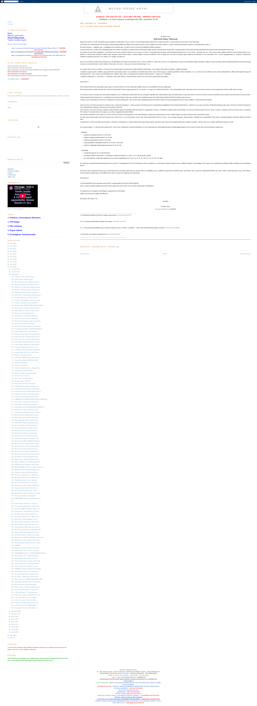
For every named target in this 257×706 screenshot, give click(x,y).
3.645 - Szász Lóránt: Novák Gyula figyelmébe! (24, 584)
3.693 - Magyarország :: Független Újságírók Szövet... (25, 459)
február (13, 629)
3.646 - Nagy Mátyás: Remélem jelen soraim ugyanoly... (26, 582)
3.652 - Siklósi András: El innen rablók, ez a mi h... (24, 566)
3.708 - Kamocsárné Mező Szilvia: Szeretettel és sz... (25, 420)
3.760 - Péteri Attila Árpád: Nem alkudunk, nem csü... (25, 284)
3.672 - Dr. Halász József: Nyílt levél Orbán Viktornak (100, 26)
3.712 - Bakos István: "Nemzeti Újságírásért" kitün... (25, 410)
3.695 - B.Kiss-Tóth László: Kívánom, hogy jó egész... (25, 454)
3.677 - (13, 501)
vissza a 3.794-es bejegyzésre (15, 209)
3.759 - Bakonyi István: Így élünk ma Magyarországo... (26, 287)
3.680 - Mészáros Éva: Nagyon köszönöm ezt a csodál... (26, 493)
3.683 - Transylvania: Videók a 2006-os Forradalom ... (25, 485)
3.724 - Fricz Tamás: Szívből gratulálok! (22, 378)
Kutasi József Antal (128, 8)
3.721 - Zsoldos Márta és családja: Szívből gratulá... (25, 386)
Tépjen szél (11, 177)
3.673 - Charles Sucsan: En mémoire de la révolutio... (25, 511)
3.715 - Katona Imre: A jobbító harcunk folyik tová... (25, 402)
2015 (11, 251)
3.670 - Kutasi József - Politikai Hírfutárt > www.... (24, 519)
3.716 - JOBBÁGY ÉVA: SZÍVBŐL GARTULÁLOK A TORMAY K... (29, 399)
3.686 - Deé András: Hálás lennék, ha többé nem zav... (25, 477)
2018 (11, 243)
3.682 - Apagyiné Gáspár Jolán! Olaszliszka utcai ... (25, 488)
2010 (11, 264)
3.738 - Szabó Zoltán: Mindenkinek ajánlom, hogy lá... (26, 342)
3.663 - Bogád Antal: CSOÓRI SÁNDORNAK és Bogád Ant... (27, 537)
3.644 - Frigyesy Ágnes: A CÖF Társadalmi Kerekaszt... (26, 587)
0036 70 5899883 (124, 675)
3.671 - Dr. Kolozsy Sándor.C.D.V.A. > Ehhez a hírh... (25, 516)
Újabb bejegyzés (84, 254)
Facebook (121, 692)
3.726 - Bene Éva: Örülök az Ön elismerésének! (23, 373)
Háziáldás (11, 169)
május (13, 621)
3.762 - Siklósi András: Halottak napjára (22, 279)
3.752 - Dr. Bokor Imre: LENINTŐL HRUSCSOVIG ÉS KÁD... (27, 305)
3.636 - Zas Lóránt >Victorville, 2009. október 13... (25, 608)
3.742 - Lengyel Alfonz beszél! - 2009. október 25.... (25, 331)
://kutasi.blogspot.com (130, 690)
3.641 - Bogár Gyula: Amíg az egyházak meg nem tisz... (26, 595)
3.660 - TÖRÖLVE (16, 545)
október (13, 274)
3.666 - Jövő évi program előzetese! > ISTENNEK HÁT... (26, 529)
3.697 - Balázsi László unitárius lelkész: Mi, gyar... (24, 449)
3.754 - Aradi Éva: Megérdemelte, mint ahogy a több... (25, 300)
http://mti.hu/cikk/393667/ (119, 221)
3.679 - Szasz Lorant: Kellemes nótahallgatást (23, 496)
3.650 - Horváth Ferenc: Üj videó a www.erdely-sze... (25, 571)
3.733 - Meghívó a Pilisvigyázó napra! (21, 355)
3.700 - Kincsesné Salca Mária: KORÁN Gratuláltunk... (25, 441)
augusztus (14, 614)
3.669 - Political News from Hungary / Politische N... (25, 522)
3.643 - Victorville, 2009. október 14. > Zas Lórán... (25, 589)
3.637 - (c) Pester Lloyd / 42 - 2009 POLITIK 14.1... (24, 605)
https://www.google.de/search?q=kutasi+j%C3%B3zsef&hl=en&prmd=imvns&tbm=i (35, 51)
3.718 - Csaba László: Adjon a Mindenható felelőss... (25, 394)
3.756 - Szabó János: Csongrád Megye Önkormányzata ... (26, 295)
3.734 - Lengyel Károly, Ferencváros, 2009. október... (25, 352)
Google (117, 688)
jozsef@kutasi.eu (128, 677)
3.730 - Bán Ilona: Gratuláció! (19, 363)
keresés (124, 688)
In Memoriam (12, 175)
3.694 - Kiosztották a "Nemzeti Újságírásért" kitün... (25, 456)
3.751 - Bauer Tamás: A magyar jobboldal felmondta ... (25, 308)
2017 (11, 246)
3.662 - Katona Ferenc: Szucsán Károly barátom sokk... (25, 540)
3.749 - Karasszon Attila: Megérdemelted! (22, 313)
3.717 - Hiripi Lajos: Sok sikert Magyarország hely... (25, 396)
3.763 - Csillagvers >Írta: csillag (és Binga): (22, 277)
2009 (11, 267)
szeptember (14, 611)
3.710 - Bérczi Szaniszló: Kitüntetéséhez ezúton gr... (25, 415)
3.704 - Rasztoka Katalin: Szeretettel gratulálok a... (24, 430)
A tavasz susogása (13, 171)
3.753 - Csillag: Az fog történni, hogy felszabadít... (24, 303)
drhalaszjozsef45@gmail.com (162, 209)
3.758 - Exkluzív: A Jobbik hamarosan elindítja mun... (25, 290)
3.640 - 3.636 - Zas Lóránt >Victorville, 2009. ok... (24, 597)
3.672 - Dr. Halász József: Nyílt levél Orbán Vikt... (24, 514)
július (13, 616)
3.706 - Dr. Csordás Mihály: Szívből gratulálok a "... (25, 425)
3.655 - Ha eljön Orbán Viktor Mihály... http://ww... (24, 558)
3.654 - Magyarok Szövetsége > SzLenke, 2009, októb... (26, 561)
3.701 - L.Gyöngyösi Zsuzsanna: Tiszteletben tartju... (25, 438)
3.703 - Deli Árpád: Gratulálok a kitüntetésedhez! (24, 433)
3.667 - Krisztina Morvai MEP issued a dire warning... (25, 527)
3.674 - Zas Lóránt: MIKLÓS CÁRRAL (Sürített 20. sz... (26, 509)
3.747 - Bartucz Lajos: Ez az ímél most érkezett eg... (25, 318)
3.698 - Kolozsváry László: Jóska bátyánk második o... (25, 446)
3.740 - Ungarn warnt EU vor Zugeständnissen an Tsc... (25, 337)
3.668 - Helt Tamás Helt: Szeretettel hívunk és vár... (24, 524)
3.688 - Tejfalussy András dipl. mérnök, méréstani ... (25, 472)
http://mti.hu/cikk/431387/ (114, 234)
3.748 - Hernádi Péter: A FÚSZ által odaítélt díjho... (25, 316)
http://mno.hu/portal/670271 (124, 215)
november (14, 272)
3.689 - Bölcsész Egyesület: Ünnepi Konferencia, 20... (25, 469)
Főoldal (165, 254)
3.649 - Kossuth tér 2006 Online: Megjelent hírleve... (25, 574)
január (13, 632)
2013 (11, 256)
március (13, 627)
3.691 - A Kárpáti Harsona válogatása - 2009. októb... (25, 464)
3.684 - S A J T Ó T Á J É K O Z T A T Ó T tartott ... (24, 483)
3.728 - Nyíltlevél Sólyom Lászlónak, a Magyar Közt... (25, 368)
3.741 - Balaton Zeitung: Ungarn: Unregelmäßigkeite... (26, 334)
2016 (11, 249)
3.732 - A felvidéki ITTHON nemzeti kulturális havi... (25, 357)
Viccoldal (10, 24)
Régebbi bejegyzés (246, 254)
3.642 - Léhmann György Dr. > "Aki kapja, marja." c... (25, 592)
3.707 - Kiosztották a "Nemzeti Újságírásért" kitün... (25, 423)
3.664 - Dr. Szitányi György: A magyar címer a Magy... (25, 535)
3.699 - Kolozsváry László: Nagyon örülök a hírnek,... (25, 443)
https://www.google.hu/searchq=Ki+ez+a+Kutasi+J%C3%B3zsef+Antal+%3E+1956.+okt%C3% (38, 55)
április (13, 624)
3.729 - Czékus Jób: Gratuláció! (19, 365)
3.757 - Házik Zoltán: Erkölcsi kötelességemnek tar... (25, 292)
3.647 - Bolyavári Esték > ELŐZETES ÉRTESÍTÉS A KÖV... (27, 579)
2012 (11, 259)
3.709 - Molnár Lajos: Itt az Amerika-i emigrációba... (25, 417)
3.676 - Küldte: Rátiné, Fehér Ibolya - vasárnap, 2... (24, 503)
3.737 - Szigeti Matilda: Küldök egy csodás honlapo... (25, 344)
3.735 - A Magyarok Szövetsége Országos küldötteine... (26, 350)
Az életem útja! (13, 79)
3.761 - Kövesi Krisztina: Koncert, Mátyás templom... (25, 282)
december (14, 269)
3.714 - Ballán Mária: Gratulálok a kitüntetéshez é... (25, 404)
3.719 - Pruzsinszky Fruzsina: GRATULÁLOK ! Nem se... (26, 391)
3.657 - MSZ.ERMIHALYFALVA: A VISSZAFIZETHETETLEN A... (29, 553)
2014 (11, 254)
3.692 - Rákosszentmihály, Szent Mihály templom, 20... (26, 462)
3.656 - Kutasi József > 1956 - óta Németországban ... (25, 556)
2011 (11, 262)
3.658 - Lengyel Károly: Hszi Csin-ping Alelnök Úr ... (25, 550)
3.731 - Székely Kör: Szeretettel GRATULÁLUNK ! (25, 360)
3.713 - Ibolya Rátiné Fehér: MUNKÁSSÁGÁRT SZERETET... (28, 407)
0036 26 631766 (123, 673)
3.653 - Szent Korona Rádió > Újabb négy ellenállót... (25, 563)
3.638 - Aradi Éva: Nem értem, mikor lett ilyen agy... (25, 602)
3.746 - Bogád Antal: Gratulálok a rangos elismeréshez (25, 321)
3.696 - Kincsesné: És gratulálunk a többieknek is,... (25, 451)
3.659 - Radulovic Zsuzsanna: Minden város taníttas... (25, 548)
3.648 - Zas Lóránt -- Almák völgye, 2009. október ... (25, 576)
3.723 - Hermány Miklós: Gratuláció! (21, 381)
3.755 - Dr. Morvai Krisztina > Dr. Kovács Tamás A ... (25, 297)
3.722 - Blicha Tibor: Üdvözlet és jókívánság (23, 383)
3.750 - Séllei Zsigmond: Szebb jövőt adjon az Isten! (25, 310)
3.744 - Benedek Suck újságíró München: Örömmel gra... (26, 326)
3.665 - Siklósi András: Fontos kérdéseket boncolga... (25, 532)
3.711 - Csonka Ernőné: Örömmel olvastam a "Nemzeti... (26, 412)
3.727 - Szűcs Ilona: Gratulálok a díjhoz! (22, 370)
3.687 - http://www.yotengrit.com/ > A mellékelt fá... (25, 475)
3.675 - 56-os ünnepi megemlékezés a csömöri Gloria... (25, 506)
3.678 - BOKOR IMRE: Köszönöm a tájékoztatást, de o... (26, 498)
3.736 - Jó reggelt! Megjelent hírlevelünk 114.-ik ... (25, 347)
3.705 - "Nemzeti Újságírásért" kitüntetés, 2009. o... (25, 428)
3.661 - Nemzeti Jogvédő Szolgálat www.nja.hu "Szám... (26, 543)
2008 (11, 635)
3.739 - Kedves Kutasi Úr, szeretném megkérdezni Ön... (25, 339)
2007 (11, 638)
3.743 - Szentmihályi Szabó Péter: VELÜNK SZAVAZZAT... (27, 329)
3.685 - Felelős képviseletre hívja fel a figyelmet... (24, 480)
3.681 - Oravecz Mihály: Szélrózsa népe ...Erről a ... (24, 490)
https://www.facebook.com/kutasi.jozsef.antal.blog (136, 686)
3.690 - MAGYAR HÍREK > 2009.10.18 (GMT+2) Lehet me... (27, 467)
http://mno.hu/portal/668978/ (172, 227)
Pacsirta (10, 173)
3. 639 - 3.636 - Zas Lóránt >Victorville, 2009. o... (24, 600)
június (13, 619)
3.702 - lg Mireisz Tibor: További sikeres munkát (24, 436)
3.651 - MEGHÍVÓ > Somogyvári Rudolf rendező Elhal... (26, 569)
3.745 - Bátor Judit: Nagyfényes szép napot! (23, 323)
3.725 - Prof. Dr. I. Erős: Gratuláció (20, 376)
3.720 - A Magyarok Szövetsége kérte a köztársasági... (25, 389)
